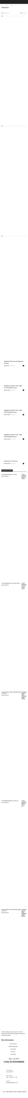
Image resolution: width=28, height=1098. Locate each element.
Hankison (5, 8)
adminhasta (6, 365)
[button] (2, 2)
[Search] (26, 2)
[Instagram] (10, 1088)
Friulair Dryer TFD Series (10, 461)
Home (2, 5)
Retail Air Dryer (7, 390)
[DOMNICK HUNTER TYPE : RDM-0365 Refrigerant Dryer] (14, 404)
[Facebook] (7, 1088)
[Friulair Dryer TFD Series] (14, 452)
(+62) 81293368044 (14, 1061)
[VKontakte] (17, 1088)
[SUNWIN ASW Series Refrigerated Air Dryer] (14, 355)
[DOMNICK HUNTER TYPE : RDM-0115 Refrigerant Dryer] (14, 379)
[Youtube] (20, 1088)
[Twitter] (14, 1088)
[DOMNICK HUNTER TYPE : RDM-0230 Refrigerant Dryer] (14, 428)
